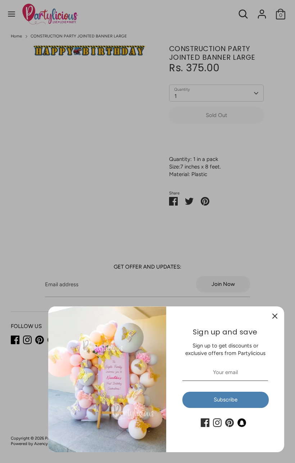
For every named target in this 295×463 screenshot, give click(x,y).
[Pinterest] (229, 422)
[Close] (275, 316)
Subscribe (225, 399)
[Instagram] (217, 422)
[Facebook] (205, 422)
